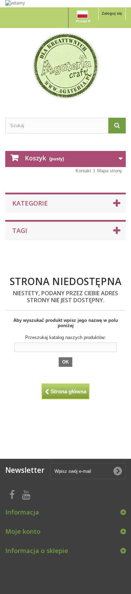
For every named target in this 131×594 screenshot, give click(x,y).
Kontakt (83, 170)
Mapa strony (109, 170)
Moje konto (23, 531)
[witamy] (65, 3)
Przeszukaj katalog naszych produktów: (65, 337)
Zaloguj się (112, 13)
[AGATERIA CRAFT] (65, 66)
